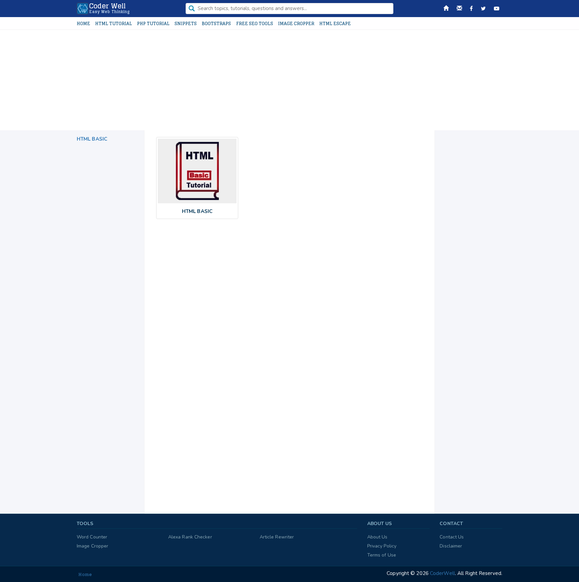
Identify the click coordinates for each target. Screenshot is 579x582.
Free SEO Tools (254, 23)
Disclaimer (451, 546)
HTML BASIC (92, 139)
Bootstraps (216, 23)
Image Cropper (296, 23)
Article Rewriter (277, 537)
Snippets (186, 23)
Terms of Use (381, 555)
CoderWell (442, 573)
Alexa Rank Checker (190, 537)
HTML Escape (335, 23)
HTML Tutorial (113, 23)
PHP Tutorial (153, 23)
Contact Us (452, 537)
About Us (377, 537)
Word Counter (92, 537)
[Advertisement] (289, 80)
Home (83, 23)
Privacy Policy (381, 546)
